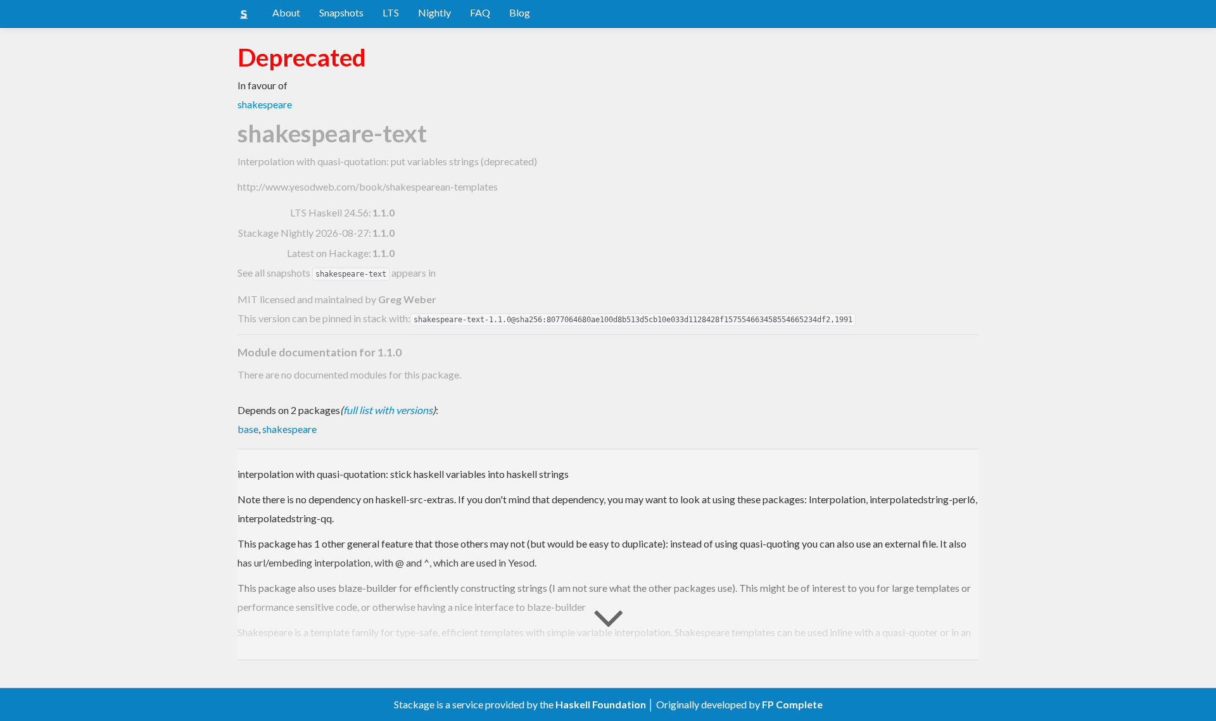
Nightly (434, 12)
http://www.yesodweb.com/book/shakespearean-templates (368, 186)
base (248, 429)
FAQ (480, 12)
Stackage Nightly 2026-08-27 (303, 233)
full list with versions (388, 410)
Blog (519, 12)
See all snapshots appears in (337, 272)
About (286, 12)
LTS (391, 12)
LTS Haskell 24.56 (329, 212)
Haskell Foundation (600, 704)
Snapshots (341, 12)
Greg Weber (407, 299)
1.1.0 (383, 212)
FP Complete (792, 704)
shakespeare (265, 104)
